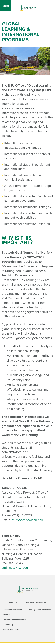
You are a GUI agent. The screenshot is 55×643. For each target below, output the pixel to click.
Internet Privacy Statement (14, 619)
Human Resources (11, 629)
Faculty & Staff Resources (40, 610)
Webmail (7, 614)
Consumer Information (12, 610)
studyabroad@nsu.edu (27, 520)
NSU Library (8, 624)
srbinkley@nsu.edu (15, 568)
